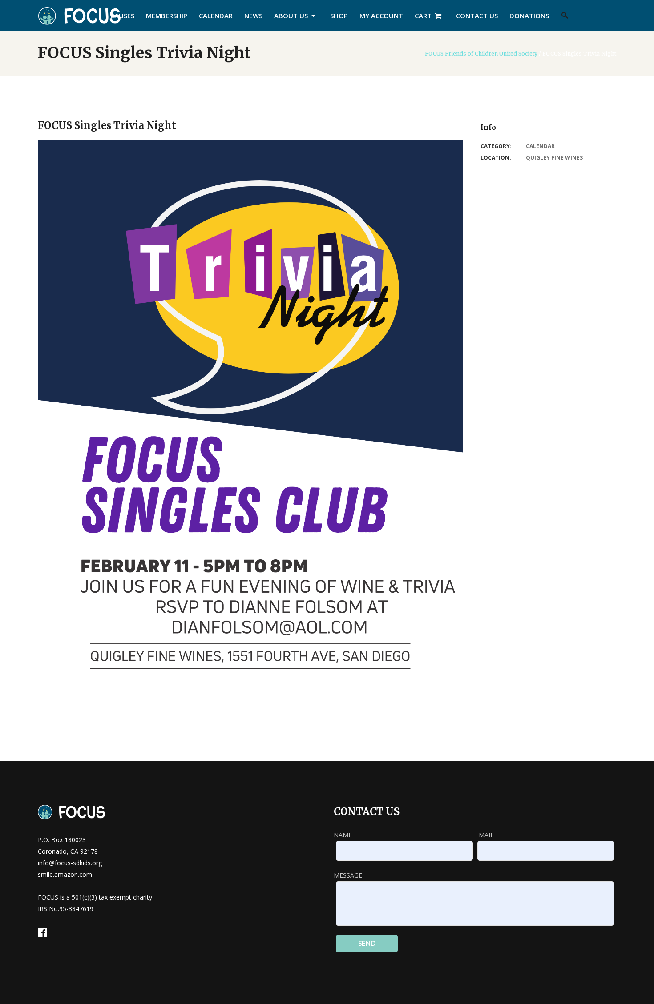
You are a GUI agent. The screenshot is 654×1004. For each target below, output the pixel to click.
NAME (343, 835)
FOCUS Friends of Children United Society (481, 53)
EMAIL (484, 835)
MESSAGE (348, 875)
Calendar (540, 146)
